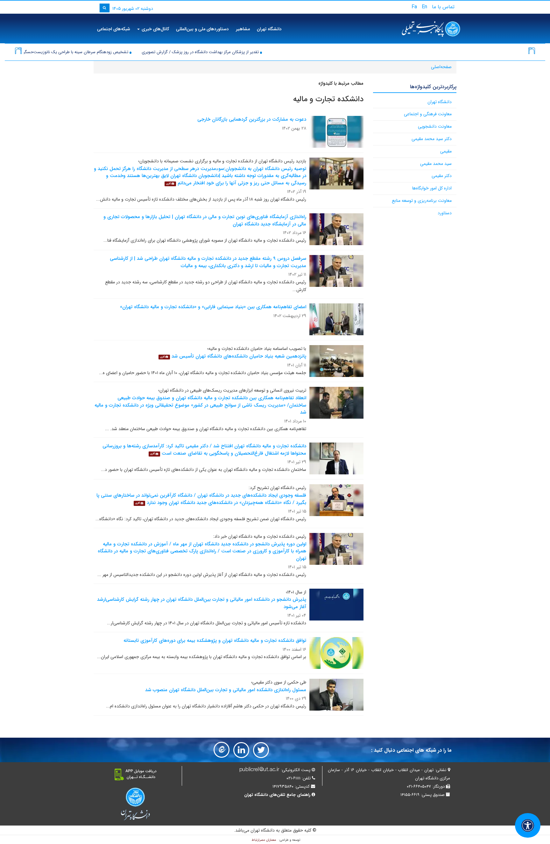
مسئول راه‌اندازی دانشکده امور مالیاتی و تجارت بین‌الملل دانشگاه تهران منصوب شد (225, 690)
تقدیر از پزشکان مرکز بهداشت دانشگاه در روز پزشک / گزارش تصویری (230, 52)
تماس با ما (443, 7)
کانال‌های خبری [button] (154, 28)
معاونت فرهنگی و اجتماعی (428, 113)
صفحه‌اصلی (441, 66)
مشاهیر (243, 28)
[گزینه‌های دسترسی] (527, 825)
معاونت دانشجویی (435, 126)
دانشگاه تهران (269, 28)
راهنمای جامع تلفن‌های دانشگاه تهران (277, 794)
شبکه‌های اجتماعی (113, 28)
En (424, 7)
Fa (414, 7)
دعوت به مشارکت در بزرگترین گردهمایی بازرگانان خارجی (251, 119)
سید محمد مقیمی (436, 163)
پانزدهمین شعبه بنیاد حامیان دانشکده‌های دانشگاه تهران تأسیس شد (239, 356)
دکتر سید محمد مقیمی (432, 138)
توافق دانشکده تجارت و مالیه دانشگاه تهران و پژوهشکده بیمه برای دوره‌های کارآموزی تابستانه (214, 640)
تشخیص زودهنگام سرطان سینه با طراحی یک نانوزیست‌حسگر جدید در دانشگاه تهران (86, 52)
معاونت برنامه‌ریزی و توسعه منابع (422, 200)
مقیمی (446, 151)
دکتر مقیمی (442, 175)
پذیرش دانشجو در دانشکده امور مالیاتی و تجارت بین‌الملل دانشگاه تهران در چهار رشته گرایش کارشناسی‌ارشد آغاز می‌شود (201, 603)
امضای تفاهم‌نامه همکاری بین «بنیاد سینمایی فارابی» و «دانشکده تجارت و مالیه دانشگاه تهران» (213, 307)
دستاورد (445, 212)
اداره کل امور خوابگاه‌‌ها (432, 188)
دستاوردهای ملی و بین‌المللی (202, 28)
